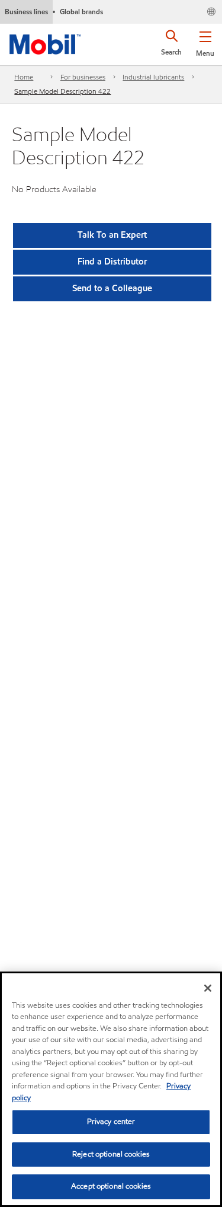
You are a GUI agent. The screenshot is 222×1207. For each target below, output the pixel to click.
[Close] (208, 988)
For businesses (82, 77)
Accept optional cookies (111, 1186)
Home (23, 77)
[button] (205, 41)
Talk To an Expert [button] (112, 235)
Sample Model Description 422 (62, 91)
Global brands (81, 12)
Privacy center (111, 1121)
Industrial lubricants (153, 77)
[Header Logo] (45, 42)
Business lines (26, 12)
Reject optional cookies (111, 1154)
